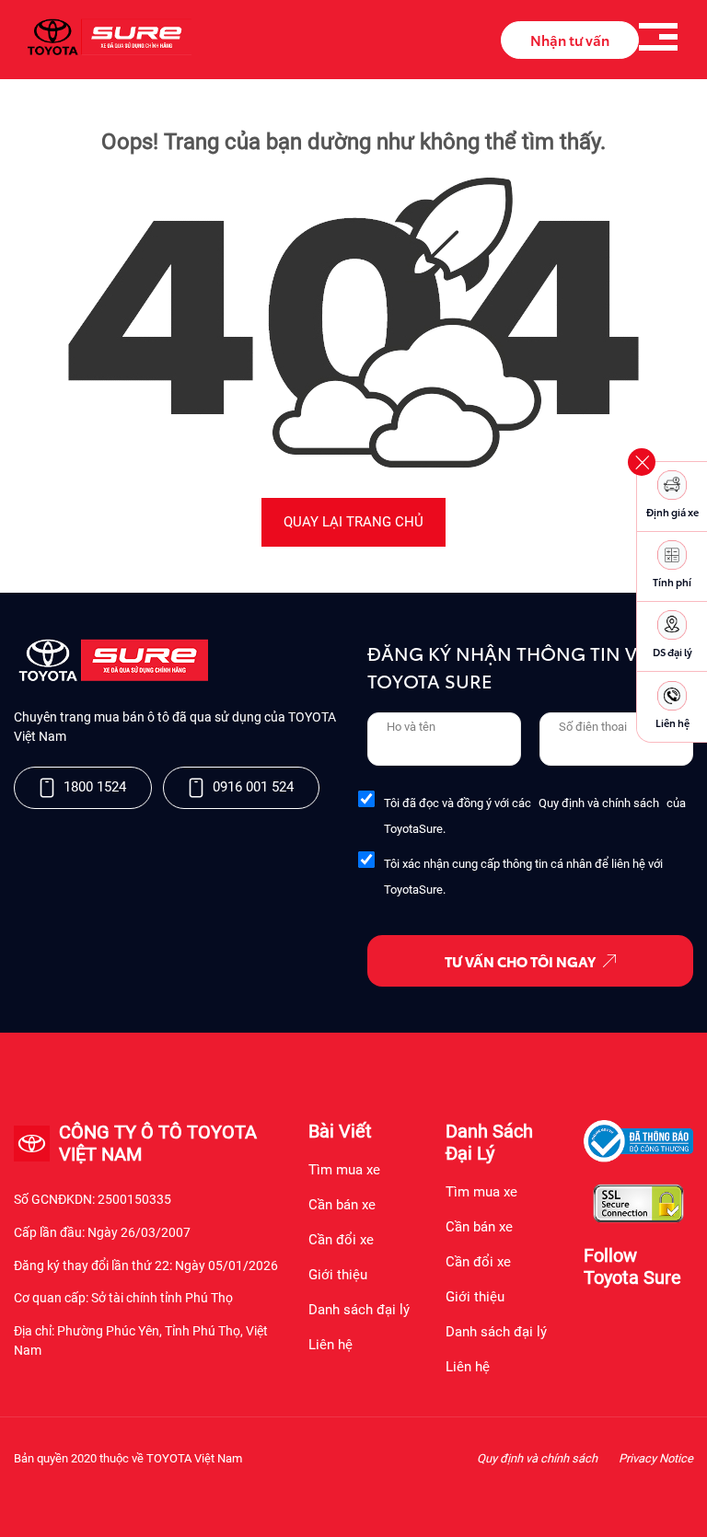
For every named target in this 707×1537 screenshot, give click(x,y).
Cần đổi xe (341, 1239)
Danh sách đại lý (359, 1309)
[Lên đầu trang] (684, 1499)
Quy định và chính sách (599, 803)
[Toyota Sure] (111, 677)
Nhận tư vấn (569, 39)
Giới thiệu (337, 1274)
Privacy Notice (656, 1458)
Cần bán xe (342, 1204)
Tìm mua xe (344, 1169)
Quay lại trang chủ (353, 522)
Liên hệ (330, 1344)
